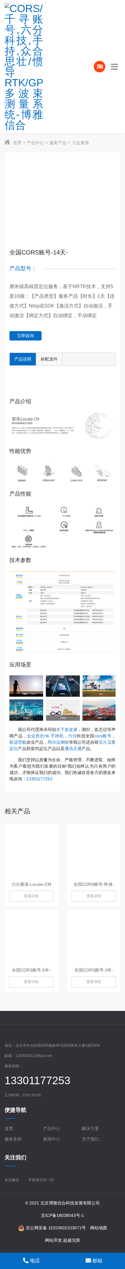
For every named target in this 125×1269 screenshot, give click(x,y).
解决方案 (90, 1128)
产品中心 (35, 142)
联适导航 (17, 742)
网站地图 (98, 1227)
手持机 (57, 735)
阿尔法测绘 (58, 742)
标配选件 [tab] (49, 359)
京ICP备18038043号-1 (62, 1215)
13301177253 (39, 778)
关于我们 (90, 1139)
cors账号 (102, 735)
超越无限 (71, 1240)
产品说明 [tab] (22, 359)
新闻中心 (51, 1139)
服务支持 (13, 1139)
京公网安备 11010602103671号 (56, 1227)
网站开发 (53, 1240)
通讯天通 (73, 748)
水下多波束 (66, 729)
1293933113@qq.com (33, 1056)
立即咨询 (25, 335)
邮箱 (97, 1260)
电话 (35, 1260)
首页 (17, 142)
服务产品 (57, 142)
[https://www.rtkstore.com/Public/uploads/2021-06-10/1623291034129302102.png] (37, 66)
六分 (72, 735)
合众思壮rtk (38, 735)
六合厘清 (80, 142)
